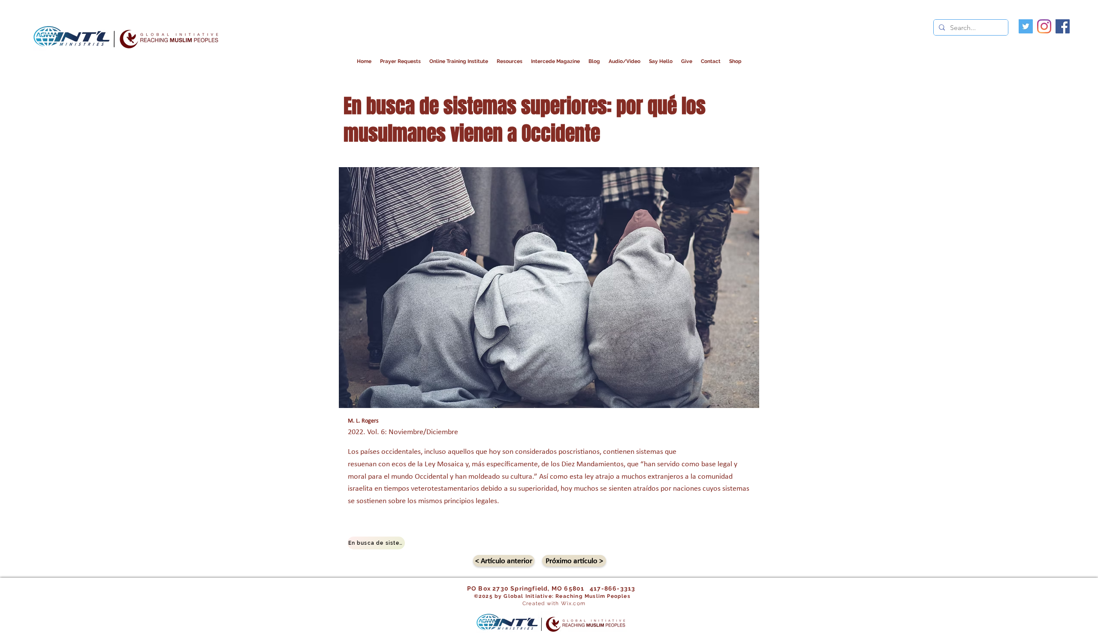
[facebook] (1063, 26)
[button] (555, 61)
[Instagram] (1044, 26)
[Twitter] (1026, 26)
